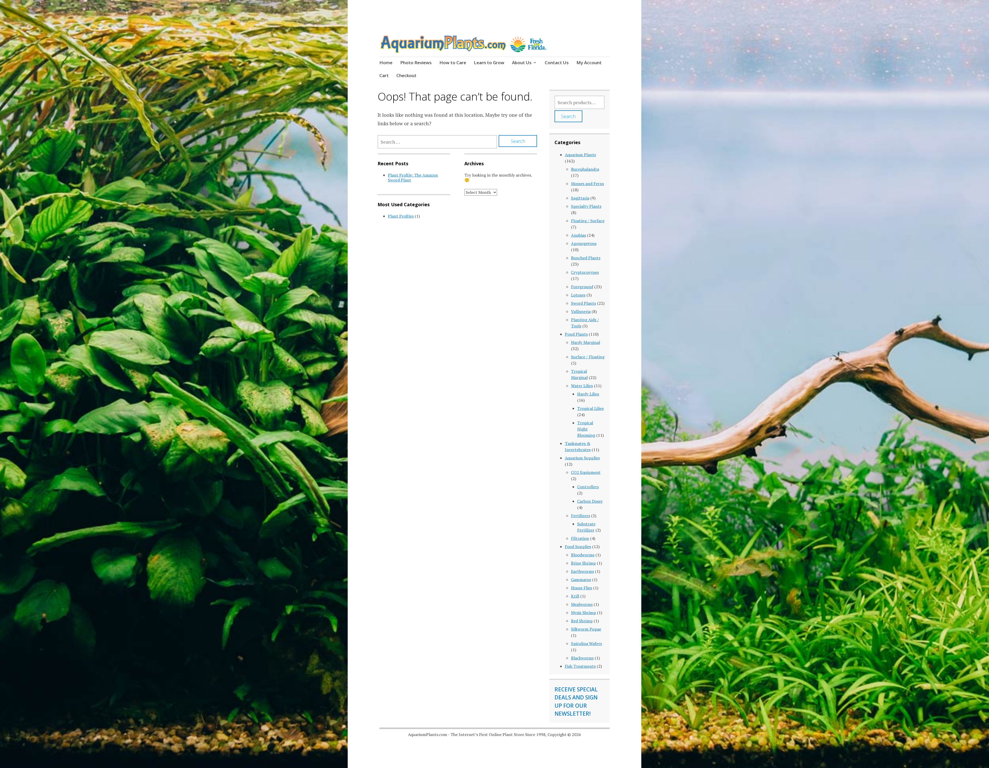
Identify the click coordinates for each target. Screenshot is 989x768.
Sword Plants (583, 303)
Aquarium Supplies (582, 458)
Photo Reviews (416, 62)
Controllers (588, 487)
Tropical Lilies (590, 408)
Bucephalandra (585, 169)
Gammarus (581, 579)
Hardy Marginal (585, 342)
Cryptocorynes (585, 272)
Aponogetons (583, 243)
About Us (522, 62)
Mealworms (582, 604)
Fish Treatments (580, 666)
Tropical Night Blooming (586, 429)
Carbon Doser (590, 501)
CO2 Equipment (586, 472)
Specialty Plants (586, 206)
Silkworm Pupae (586, 629)
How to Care (452, 62)
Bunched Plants (585, 258)
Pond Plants (576, 334)
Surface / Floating (587, 357)
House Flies (581, 588)
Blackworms (582, 658)
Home (386, 62)
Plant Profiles (401, 216)
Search (568, 116)
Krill (575, 596)
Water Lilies (582, 386)
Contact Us (557, 62)
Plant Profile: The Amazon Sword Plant (413, 177)
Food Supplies (578, 546)
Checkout (406, 75)
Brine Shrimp (583, 563)
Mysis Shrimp (583, 612)
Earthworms (582, 571)
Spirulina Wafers (586, 643)
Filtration (580, 538)
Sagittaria (580, 198)
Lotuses (578, 295)
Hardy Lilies (588, 394)
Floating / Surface (587, 221)
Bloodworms (582, 555)
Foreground (582, 287)
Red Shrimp (582, 621)
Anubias (578, 235)
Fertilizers (580, 515)
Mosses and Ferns (587, 183)
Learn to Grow (489, 62)
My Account (589, 62)
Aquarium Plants (580, 155)
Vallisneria (581, 311)
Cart (384, 75)
